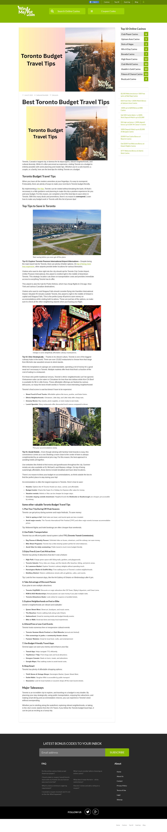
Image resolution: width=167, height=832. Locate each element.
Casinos (107, 2)
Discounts (55, 95)
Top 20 (116, 2)
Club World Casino (129, 64)
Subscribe (117, 752)
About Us (120, 776)
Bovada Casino (127, 54)
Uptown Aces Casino (130, 39)
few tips (41, 189)
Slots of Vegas (127, 44)
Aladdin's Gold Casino (131, 69)
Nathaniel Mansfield (42, 95)
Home (119, 772)
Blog (136, 2)
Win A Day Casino (129, 49)
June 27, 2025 (28, 95)
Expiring (127, 2)
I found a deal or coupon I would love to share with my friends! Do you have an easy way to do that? (56, 779)
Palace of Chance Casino (132, 74)
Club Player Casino (129, 34)
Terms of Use (121, 790)
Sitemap (119, 800)
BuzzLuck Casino (128, 79)
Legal (118, 795)
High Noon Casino (129, 59)
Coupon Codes (108, 11)
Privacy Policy (122, 786)
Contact (119, 781)
